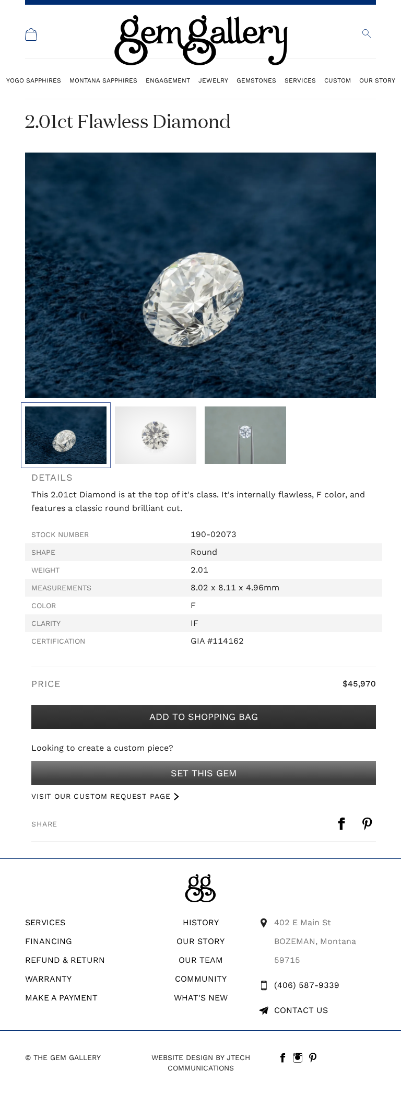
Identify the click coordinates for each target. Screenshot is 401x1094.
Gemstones (256, 80)
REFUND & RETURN (65, 960)
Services (300, 80)
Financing (48, 941)
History (201, 922)
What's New (201, 998)
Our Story (377, 80)
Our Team (201, 960)
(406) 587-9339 (306, 985)
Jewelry (213, 80)
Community (201, 979)
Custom (337, 80)
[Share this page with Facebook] (342, 824)
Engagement (168, 80)
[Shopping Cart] (31, 34)
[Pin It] (368, 824)
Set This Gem (204, 772)
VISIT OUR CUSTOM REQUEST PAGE (100, 796)
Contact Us (301, 1010)
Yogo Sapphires (33, 80)
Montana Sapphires (103, 80)
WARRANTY (48, 979)
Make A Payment (61, 998)
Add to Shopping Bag (203, 716)
